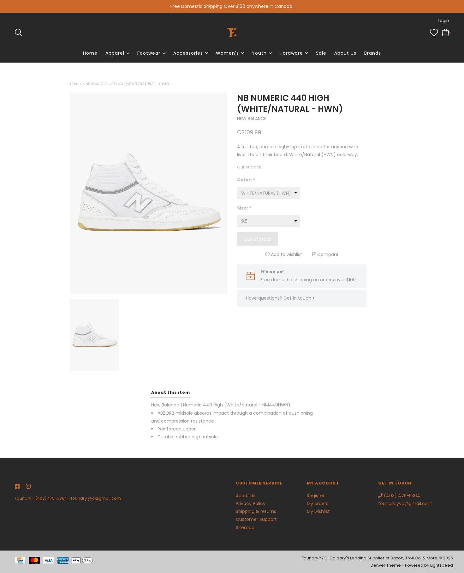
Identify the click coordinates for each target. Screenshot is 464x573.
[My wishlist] (434, 32)
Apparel (114, 53)
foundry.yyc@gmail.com (96, 498)
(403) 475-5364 (51, 498)
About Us (345, 53)
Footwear (148, 53)
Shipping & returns (256, 511)
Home (90, 53)
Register (315, 495)
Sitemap (245, 527)
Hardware (291, 53)
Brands (372, 53)
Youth (259, 53)
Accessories (188, 53)
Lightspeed (441, 565)
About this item (170, 392)
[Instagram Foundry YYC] (28, 487)
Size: (244, 208)
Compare (327, 254)
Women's (227, 53)
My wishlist (318, 511)
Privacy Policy (250, 503)
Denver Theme (386, 565)
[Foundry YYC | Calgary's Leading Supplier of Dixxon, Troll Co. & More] (232, 32)
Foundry (23, 498)
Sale (321, 53)
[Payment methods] (22, 561)
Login (443, 20)
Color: (246, 180)
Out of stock (257, 239)
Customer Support (256, 519)
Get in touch (297, 298)
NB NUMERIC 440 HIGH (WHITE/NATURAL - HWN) (127, 83)
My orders (317, 503)
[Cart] (445, 32)
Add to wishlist (286, 254)
